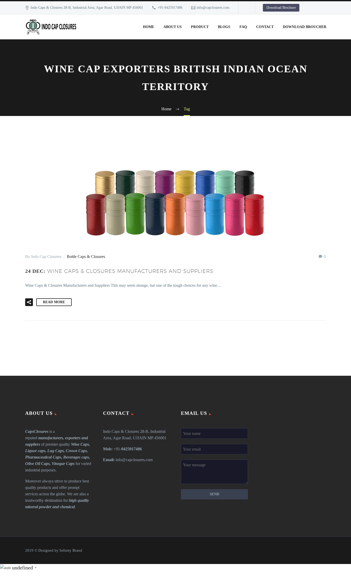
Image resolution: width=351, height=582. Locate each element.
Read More (54, 302)
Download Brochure (281, 8)
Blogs (224, 27)
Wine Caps (80, 444)
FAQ (243, 27)
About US (172, 27)
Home (148, 27)
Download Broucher (304, 27)
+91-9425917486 (170, 8)
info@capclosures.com (213, 8)
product (200, 27)
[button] (29, 302)
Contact (265, 27)
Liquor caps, (35, 451)
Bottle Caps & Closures (86, 256)
